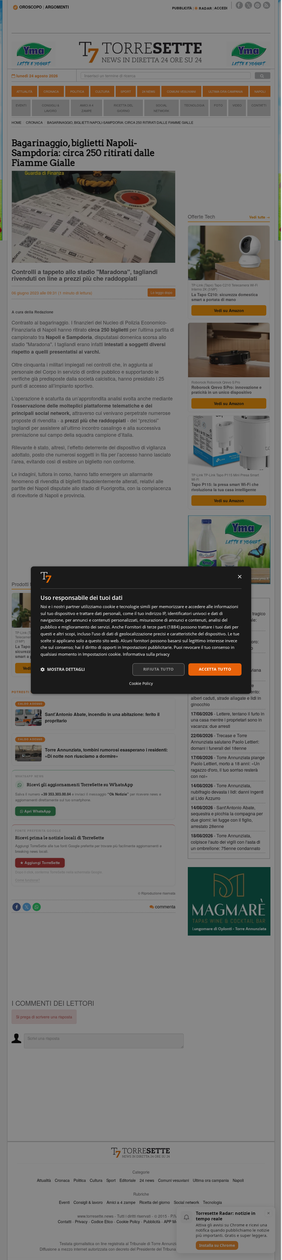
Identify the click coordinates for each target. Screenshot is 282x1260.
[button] (62, 669)
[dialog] (141, 630)
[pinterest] (257, 5)
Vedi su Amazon (229, 310)
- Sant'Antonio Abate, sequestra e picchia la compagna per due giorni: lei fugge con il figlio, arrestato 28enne (227, 817)
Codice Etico (102, 1221)
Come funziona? (27, 880)
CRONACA (34, 122)
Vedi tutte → (259, 217)
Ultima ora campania (211, 1180)
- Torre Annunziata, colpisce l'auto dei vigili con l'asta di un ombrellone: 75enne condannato (225, 841)
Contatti (258, 105)
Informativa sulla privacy (146, 654)
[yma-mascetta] (34, 53)
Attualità (24, 91)
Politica (77, 91)
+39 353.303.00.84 (56, 794)
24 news (147, 1180)
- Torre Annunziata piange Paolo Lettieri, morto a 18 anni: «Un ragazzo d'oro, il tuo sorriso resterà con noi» (228, 767)
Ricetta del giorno (123, 108)
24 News (148, 91)
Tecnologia (194, 105)
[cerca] (262, 75)
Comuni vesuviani (173, 1180)
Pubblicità (151, 1221)
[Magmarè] (229, 901)
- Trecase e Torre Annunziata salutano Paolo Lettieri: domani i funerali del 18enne (225, 741)
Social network (186, 1202)
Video (237, 105)
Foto (218, 105)
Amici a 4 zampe (121, 1202)
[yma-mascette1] (248, 53)
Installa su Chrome (217, 1245)
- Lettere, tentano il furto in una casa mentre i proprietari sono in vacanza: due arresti (227, 719)
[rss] (266, 5)
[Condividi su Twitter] (27, 907)
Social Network (161, 108)
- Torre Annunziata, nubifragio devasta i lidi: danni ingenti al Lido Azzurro (227, 791)
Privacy (81, 1221)
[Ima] (229, 549)
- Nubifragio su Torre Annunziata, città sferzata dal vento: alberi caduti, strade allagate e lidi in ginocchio (226, 694)
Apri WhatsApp (37, 811)
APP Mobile (174, 1221)
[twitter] (248, 5)
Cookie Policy (128, 1221)
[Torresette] (141, 52)
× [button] (239, 577)
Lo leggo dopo (161, 292)
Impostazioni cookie (102, 654)
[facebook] (239, 5)
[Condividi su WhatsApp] (36, 907)
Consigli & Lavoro (50, 108)
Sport (126, 91)
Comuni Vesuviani (181, 91)
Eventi (21, 105)
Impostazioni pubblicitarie (147, 647)
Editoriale (128, 1180)
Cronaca (51, 91)
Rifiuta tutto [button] (158, 669)
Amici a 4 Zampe (86, 108)
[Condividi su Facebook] (16, 907)
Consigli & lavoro (88, 1202)
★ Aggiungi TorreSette (40, 862)
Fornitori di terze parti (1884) (152, 627)
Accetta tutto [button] (215, 669)
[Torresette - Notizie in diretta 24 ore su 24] (141, 1152)
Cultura (102, 91)
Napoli (259, 91)
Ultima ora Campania (225, 91)
